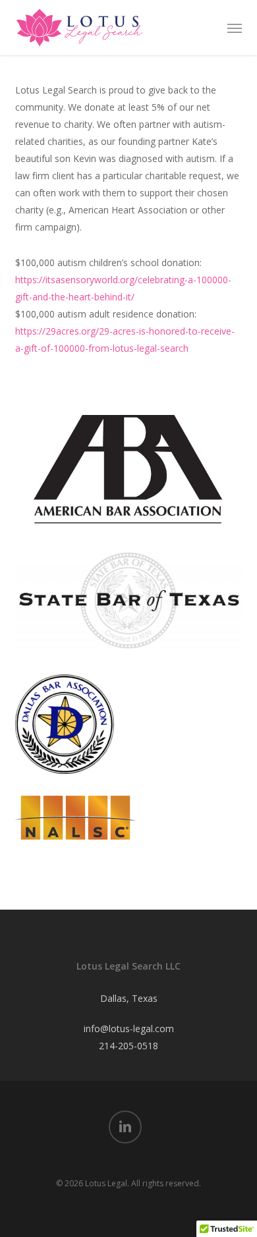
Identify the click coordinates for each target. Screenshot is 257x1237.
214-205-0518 (128, 1045)
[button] (234, 27)
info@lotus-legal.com (129, 1028)
